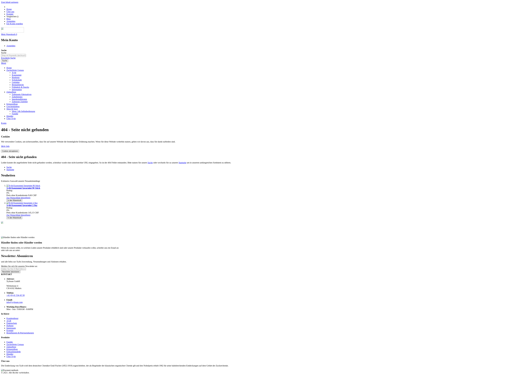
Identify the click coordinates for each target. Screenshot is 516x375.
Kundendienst (12, 318)
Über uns (10, 11)
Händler (9, 354)
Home (9, 9)
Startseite (182, 163)
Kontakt (9, 14)
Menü (3, 63)
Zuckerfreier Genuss (15, 344)
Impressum (11, 328)
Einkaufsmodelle (13, 352)
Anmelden (10, 21)
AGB (8, 321)
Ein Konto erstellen (14, 24)
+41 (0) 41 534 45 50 (15, 295)
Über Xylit (11, 356)
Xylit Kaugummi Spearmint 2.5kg (21, 205)
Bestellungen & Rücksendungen (20, 333)
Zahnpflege (11, 347)
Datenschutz (11, 323)
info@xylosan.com (127, 248)
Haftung (9, 325)
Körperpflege (12, 349)
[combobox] (13, 55)
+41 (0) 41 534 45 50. (30, 250)
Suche (150, 163)
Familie (9, 342)
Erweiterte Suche (8, 58)
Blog (8, 19)
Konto (3, 123)
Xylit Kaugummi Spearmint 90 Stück (23, 188)
